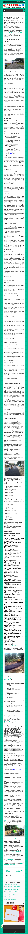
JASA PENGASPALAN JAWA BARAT (12, 888)
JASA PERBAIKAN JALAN (10, 896)
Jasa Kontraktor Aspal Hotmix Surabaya (13, 721)
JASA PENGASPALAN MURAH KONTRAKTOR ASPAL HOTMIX (13, 931)
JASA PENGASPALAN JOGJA (11, 897)
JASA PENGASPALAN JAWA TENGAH (12, 886)
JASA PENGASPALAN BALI (10, 894)
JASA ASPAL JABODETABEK (11, 899)
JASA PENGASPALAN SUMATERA (12, 891)
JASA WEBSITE (21, 932)
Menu (4, 2)
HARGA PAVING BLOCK (10, 893)
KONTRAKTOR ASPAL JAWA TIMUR (11, 20)
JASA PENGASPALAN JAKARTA (11, 884)
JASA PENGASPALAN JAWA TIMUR (14, 18)
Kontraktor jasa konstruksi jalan (10, 838)
